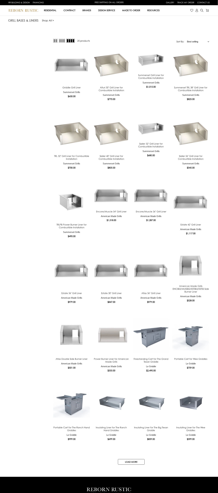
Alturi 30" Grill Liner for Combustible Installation (111, 89)
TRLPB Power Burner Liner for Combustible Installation (72, 226)
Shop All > (48, 20)
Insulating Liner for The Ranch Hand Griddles (111, 429)
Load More (131, 462)
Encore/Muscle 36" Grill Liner (151, 211)
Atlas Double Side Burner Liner (71, 359)
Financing (38, 2)
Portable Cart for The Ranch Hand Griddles (71, 429)
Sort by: (180, 41)
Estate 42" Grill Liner (190, 224)
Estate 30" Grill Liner (111, 293)
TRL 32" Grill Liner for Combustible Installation (71, 157)
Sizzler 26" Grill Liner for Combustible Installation (190, 157)
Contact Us (203, 2)
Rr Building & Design (19, 2)
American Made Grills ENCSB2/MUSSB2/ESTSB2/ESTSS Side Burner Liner (191, 289)
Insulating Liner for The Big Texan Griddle (151, 429)
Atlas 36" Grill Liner (151, 293)
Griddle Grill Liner (71, 87)
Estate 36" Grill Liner (71, 293)
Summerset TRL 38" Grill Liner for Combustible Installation (190, 89)
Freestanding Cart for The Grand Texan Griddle (151, 360)
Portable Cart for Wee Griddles (190, 359)
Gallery (170, 2)
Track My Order (185, 2)
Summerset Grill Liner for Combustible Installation (151, 76)
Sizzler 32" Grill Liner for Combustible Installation (151, 145)
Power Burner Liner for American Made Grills (111, 360)
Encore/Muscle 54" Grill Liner (111, 211)
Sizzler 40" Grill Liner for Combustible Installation (111, 157)
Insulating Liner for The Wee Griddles (190, 429)
